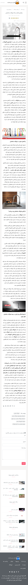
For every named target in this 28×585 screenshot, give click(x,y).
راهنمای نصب (23, 568)
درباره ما (24, 565)
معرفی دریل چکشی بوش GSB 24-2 (11, 482)
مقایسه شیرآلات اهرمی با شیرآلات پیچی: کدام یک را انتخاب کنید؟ (10, 521)
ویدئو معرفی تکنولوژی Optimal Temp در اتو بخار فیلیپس (10, 546)
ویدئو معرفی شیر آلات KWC (12, 535)
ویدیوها (17, 561)
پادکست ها (5, 561)
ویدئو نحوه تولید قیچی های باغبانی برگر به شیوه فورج (10, 540)
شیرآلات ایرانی (16, 413)
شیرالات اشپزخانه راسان (21, 421)
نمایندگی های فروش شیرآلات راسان (18, 416)
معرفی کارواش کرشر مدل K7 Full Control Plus (10, 495)
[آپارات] (12, 572)
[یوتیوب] (14, 572)
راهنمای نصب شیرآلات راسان (12, 515)
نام (25, 435)
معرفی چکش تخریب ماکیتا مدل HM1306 (10, 489)
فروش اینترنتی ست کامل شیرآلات (19, 424)
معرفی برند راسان (14, 509)
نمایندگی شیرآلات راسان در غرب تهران (18, 419)
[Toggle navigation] (26, 2)
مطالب (11, 561)
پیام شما (24, 448)
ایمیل (24, 441)
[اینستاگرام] (16, 572)
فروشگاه (10, 565)
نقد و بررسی (17, 565)
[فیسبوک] (18, 572)
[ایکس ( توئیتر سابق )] (9, 572)
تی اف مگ (23, 561)
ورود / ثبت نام (2, 2)
